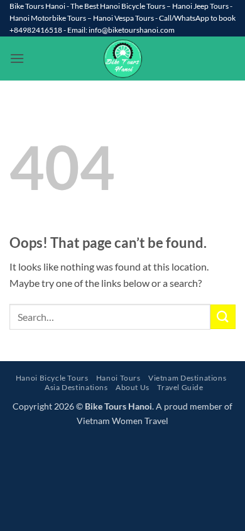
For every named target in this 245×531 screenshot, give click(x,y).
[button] (16, 58)
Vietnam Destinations (187, 378)
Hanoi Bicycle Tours (52, 378)
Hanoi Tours (118, 378)
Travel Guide (180, 387)
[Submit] (223, 317)
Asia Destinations (76, 387)
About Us (133, 387)
